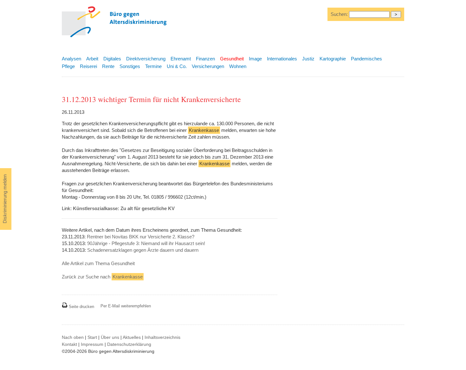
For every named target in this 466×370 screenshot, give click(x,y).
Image (255, 58)
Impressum (92, 344)
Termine (153, 66)
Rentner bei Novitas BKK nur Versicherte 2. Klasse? (140, 236)
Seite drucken (81, 306)
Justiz (308, 58)
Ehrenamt (181, 58)
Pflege (68, 66)
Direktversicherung (145, 58)
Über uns (110, 337)
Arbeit (92, 58)
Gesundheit (232, 58)
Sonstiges (130, 66)
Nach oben (73, 337)
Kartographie (333, 58)
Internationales (282, 58)
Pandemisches (366, 58)
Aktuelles (132, 337)
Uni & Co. (177, 66)
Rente (108, 66)
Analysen (71, 58)
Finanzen (205, 58)
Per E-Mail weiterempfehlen (125, 306)
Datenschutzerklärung (129, 344)
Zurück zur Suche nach (102, 276)
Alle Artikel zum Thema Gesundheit (98, 263)
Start (92, 337)
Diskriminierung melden (5, 199)
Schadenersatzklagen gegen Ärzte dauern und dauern (142, 250)
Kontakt (69, 344)
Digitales (112, 58)
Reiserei (88, 66)
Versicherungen (208, 66)
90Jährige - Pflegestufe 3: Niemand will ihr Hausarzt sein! (146, 243)
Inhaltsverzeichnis (162, 337)
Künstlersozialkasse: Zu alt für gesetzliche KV (124, 208)
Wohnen (237, 66)
